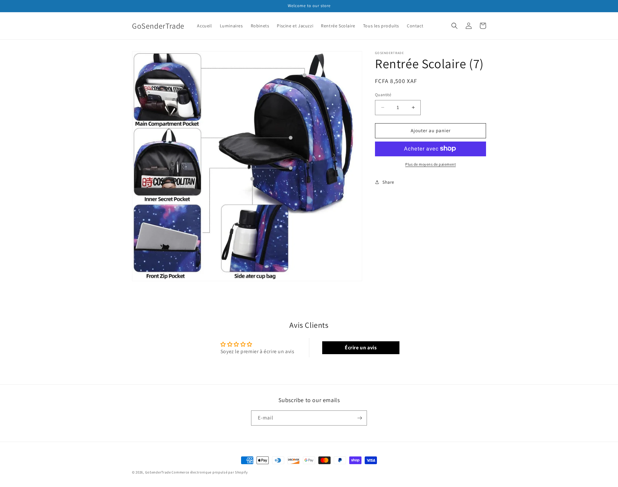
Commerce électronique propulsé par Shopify (210, 472)
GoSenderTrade (158, 472)
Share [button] (388, 182)
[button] (454, 26)
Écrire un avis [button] (361, 347)
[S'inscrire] (359, 418)
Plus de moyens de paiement (430, 163)
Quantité (383, 94)
